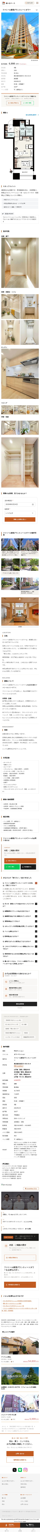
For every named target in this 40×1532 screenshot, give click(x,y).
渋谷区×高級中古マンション (12, 1033)
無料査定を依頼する (20, 1460)
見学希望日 (9, 500)
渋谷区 (26, 1033)
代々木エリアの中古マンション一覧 (13, 1306)
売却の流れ (24, 1484)
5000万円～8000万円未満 (8, 1320)
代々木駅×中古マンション (8, 1322)
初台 (3, 1504)
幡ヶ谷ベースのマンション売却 (12, 1303)
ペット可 (33, 1320)
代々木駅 (24, 1024)
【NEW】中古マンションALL (13, 1020)
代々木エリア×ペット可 (11, 1024)
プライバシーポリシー (7, 1515)
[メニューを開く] (37, 3)
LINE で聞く (28, 103)
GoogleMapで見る (31, 1188)
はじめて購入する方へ (8, 1481)
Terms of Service (18, 1521)
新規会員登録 (20, 1004)
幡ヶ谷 (4, 1498)
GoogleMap (19, 1066)
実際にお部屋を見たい (20, 519)
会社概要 (23, 1498)
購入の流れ (5, 1484)
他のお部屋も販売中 (31, 115)
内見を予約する (14, 103)
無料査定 (23, 1487)
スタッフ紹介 (24, 1501)
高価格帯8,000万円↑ (28, 1037)
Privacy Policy (33, 1519)
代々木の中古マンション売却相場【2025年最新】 (17, 1301)
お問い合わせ (20, 1453)
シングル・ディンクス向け (12, 1037)
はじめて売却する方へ (27, 1481)
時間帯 (7, 509)
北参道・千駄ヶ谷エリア (12, 1028)
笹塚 (3, 1501)
